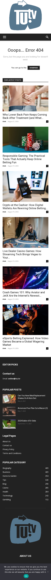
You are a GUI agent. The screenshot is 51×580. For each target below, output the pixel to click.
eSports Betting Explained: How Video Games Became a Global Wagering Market (25, 341)
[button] (4, 37)
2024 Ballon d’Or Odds (27, 421)
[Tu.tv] (25, 17)
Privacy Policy (8, 449)
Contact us (7, 445)
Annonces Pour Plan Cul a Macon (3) (33, 408)
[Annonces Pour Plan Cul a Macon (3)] (9, 411)
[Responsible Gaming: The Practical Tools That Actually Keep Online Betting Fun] (25, 140)
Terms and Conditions (12, 453)
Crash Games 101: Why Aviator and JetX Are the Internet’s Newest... (24, 294)
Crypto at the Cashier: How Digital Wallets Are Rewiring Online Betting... (25, 206)
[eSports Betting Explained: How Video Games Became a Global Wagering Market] (25, 319)
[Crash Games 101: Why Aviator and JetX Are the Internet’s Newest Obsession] (25, 277)
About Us (6, 441)
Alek (4, 121)
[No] (47, 571)
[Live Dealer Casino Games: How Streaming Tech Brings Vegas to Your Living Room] (25, 232)
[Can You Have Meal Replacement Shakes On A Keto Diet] (9, 398)
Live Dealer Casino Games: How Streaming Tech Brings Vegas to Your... (22, 254)
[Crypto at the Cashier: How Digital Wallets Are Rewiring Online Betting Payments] (25, 186)
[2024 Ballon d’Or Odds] (9, 424)
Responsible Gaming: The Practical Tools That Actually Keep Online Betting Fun (24, 159)
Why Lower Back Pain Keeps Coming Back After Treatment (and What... (25, 116)
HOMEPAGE (34, 68)
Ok (26, 576)
